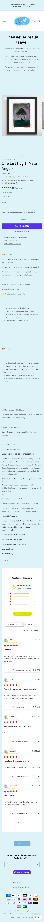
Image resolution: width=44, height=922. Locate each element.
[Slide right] (26, 155)
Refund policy (14, 914)
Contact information (29, 917)
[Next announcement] (39, 5)
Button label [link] (22, 844)
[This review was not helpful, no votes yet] (38, 670)
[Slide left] (17, 155)
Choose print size (7, 192)
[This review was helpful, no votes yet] (33, 670)
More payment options (22, 231)
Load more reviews (22, 823)
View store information (12, 243)
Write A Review (22, 614)
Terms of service (35, 914)
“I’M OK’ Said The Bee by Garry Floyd (20, 911)
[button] (4, 20)
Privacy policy (24, 914)
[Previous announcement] (4, 5)
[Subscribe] (36, 864)
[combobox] (31, 630)
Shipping (12, 177)
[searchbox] (12, 624)
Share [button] (6, 561)
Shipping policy (16, 917)
